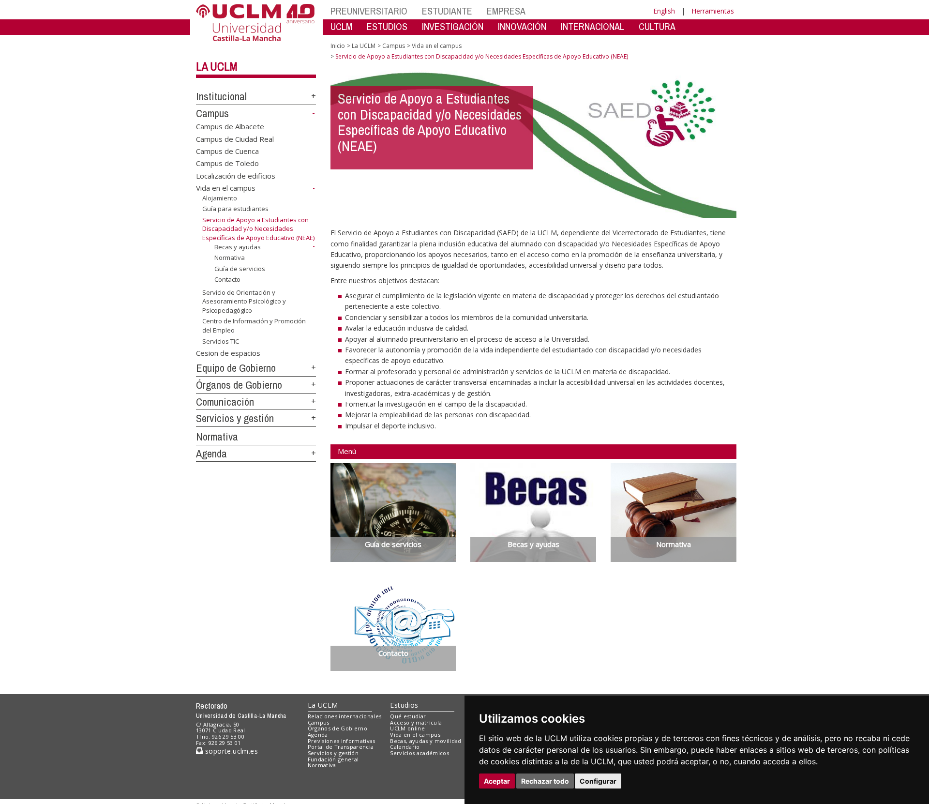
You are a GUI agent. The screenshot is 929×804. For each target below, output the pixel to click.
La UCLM (217, 66)
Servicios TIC (220, 340)
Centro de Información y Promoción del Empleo (254, 325)
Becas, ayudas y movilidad (425, 740)
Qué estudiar (408, 716)
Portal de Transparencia (341, 746)
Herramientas (712, 10)
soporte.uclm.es (230, 751)
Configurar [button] (598, 781)
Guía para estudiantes (235, 208)
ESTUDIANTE (447, 10)
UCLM (341, 26)
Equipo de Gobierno (236, 368)
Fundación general (333, 759)
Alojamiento (219, 198)
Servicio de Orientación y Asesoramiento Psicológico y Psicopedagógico (244, 301)
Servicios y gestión (235, 418)
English (664, 10)
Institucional (221, 96)
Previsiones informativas (341, 740)
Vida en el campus (225, 188)
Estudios (404, 705)
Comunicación (225, 401)
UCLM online (407, 728)
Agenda (211, 453)
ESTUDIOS (387, 26)
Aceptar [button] (497, 781)
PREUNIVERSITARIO (368, 10)
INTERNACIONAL (592, 26)
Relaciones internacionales (345, 716)
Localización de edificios (235, 175)
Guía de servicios (239, 268)
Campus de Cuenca (227, 151)
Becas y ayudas (237, 246)
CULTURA (657, 26)
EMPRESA (506, 10)
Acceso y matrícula (416, 722)
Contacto (227, 279)
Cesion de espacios (228, 352)
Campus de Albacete (230, 126)
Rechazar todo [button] (545, 781)
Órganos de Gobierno (239, 385)
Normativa (229, 257)
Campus (212, 113)
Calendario (405, 746)
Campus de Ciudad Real (235, 138)
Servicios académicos (419, 753)
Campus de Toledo (227, 163)
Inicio (337, 46)
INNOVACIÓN (522, 26)
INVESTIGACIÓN (452, 26)
